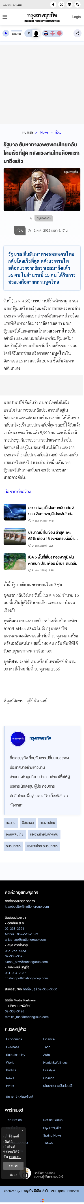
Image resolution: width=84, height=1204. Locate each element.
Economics (14, 1039)
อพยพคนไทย (15, 834)
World (10, 1063)
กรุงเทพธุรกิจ (52, 1127)
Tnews (48, 1143)
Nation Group (52, 1120)
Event (10, 1086)
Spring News (52, 1135)
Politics (11, 1070)
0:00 (14, 34)
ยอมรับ (13, 1166)
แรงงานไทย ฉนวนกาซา (42, 846)
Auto (46, 1055)
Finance (49, 1039)
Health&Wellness (55, 1063)
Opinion (48, 1078)
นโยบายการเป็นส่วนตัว (58, 1086)
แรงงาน (10, 823)
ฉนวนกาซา (13, 846)
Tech (46, 1047)
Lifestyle (49, 1070)
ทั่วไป (58, 132)
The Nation (14, 1120)
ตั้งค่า (13, 1175)
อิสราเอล (28, 823)
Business (12, 1047)
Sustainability (15, 1055)
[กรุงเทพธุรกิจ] (42, 17)
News (44, 132)
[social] (53, 4)
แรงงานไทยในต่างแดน (44, 834)
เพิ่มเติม (15, 1157)
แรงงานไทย (48, 823)
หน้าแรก (27, 132)
